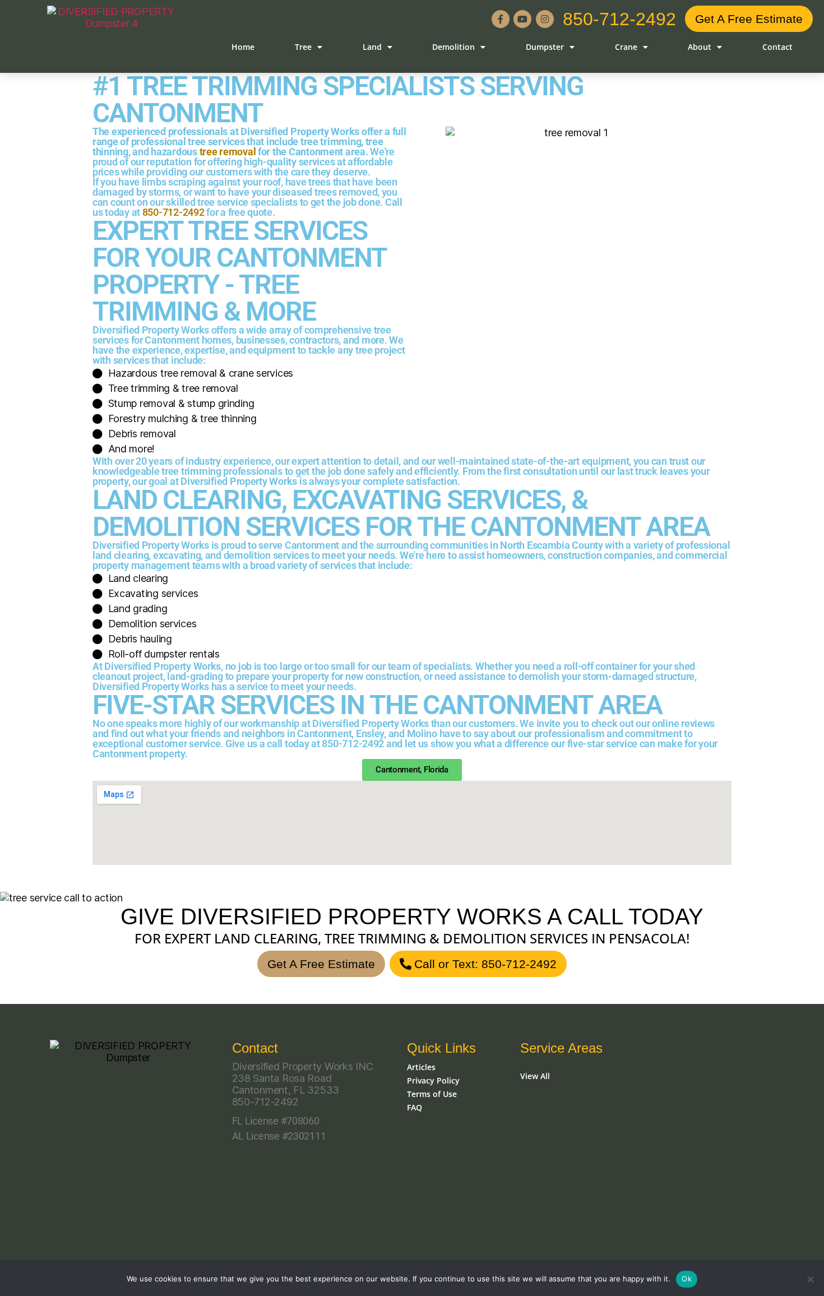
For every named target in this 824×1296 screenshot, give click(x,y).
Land (372, 46)
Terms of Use (432, 1094)
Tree (303, 46)
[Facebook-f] (501, 19)
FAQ (414, 1107)
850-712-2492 (619, 19)
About (699, 46)
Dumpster (545, 46)
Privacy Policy (433, 1080)
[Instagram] (545, 19)
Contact (777, 46)
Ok (687, 1278)
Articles (421, 1067)
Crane (626, 46)
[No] (810, 1279)
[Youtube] (522, 19)
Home (243, 46)
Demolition (453, 46)
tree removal (228, 152)
